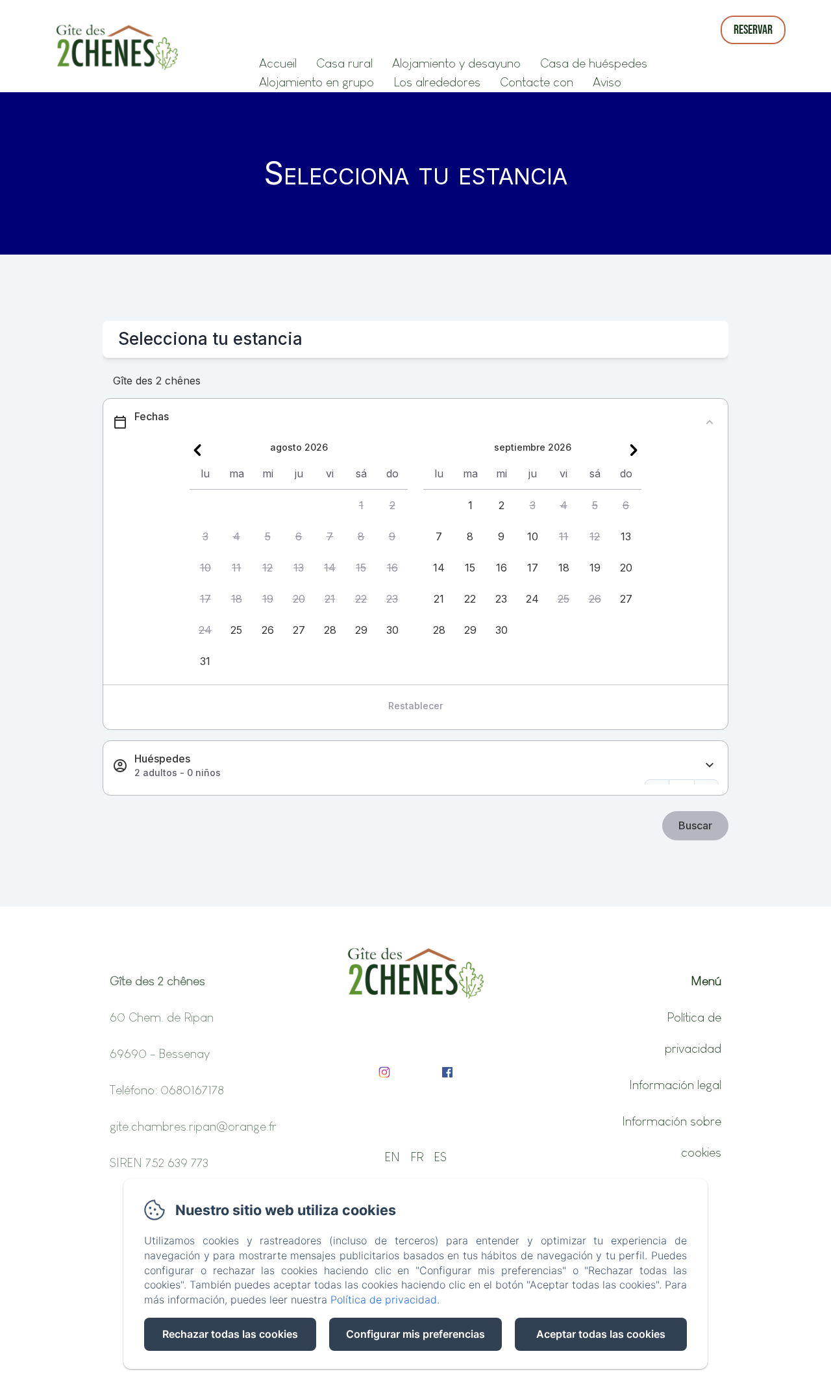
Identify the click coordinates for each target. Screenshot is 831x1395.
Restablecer (415, 705)
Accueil (278, 63)
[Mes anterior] (197, 450)
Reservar (753, 30)
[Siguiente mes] (633, 450)
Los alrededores (436, 82)
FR (416, 1157)
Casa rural (344, 63)
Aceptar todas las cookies (600, 1333)
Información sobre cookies (671, 1136)
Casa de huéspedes (593, 63)
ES (440, 1157)
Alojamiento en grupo (316, 82)
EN (392, 1157)
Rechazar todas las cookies (230, 1333)
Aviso (607, 82)
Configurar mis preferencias (415, 1333)
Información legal (675, 1084)
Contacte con (536, 82)
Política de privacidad (693, 1032)
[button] (361, 505)
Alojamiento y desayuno (456, 63)
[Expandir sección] (709, 765)
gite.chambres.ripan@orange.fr (193, 1126)
